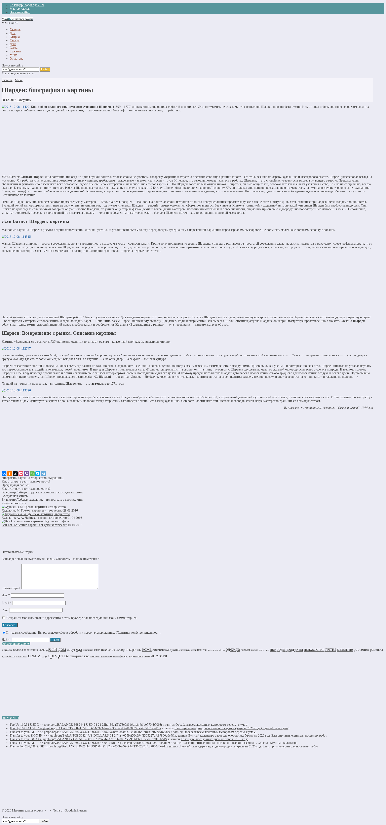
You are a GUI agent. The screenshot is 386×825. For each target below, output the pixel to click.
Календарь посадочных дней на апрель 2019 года (214, 739)
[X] (15, 473)
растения (361, 649)
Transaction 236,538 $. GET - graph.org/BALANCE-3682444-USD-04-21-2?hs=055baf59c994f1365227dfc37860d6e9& (88, 746)
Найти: (6, 639)
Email (6, 602)
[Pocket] (20, 473)
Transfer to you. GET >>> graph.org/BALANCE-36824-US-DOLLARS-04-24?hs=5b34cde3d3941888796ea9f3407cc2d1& (90, 742)
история (122, 650)
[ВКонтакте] (4, 473)
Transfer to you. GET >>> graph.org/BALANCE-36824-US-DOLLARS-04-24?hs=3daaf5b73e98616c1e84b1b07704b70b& (90, 732)
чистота (158, 655)
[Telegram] (43, 473)
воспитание (31, 649)
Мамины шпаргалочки (17, 19)
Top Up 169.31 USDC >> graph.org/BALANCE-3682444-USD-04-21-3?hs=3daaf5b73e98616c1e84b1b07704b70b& (86, 724)
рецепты (376, 650)
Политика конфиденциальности (138, 632)
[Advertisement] (187, 143)
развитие (345, 649)
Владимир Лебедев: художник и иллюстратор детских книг (42, 492)
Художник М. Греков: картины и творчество (32, 510)
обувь (222, 650)
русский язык (8, 656)
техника (95, 656)
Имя (6, 595)
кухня (174, 650)
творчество (39, 477)
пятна (330, 649)
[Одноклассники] (9, 473)
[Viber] (26, 473)
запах (97, 649)
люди (193, 650)
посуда (254, 650)
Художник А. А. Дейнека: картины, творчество (34, 517)
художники (56, 477)
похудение (264, 650)
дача (42, 650)
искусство (108, 650)
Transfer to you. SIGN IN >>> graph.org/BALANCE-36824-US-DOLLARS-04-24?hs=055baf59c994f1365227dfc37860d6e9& (92, 735)
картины (24, 477)
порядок (245, 649)
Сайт (5, 610)
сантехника (21, 656)
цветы (147, 657)
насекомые (213, 650)
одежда (233, 649)
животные (88, 650)
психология (314, 649)
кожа (147, 649)
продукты (294, 649)
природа (277, 649)
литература (184, 650)
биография (9, 477)
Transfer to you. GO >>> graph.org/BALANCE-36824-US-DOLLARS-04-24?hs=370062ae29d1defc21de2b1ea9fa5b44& (88, 739)
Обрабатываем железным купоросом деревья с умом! (212, 724)
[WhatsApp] (32, 473)
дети (51, 648)
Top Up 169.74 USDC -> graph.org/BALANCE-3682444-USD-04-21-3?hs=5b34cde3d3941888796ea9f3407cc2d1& (85, 728)
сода (44, 656)
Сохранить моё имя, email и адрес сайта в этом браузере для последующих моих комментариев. (71, 618)
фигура (123, 656)
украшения (106, 657)
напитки (202, 649)
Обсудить (24, 100)
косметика (160, 649)
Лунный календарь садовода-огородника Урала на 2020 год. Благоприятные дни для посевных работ (257, 735)
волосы (18, 649)
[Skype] (37, 473)
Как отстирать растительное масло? (26, 481)
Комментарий (11, 588)
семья (35, 655)
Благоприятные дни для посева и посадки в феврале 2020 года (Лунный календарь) (232, 728)
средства (59, 655)
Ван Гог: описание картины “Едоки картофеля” (34, 525)
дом (62, 649)
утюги (116, 656)
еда (79, 649)
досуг (71, 650)
